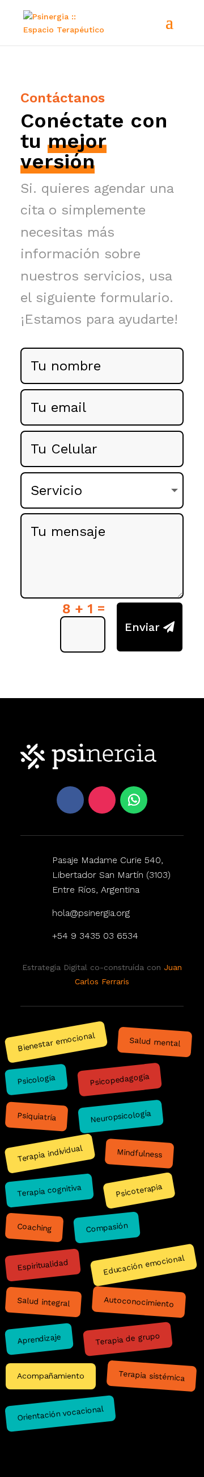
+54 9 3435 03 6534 (95, 935)
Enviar (142, 627)
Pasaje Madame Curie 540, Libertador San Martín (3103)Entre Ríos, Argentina (111, 875)
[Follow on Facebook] (70, 800)
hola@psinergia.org (91, 912)
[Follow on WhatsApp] (133, 800)
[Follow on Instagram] (102, 800)
